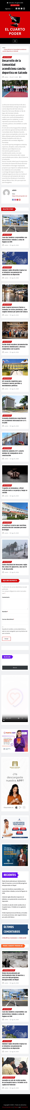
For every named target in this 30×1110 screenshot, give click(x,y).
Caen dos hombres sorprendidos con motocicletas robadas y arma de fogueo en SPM (14, 239)
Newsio (16, 1107)
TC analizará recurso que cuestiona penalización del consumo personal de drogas (14, 527)
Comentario (5, 597)
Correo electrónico (8, 619)
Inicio (3, 47)
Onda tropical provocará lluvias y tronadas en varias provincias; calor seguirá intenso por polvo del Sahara (15, 309)
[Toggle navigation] (15, 41)
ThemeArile (24, 1107)
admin (6, 77)
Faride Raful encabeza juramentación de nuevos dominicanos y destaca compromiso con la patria (15, 346)
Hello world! (22, 938)
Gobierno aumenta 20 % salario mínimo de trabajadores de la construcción (13, 453)
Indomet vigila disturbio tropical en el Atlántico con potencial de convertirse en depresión (14, 272)
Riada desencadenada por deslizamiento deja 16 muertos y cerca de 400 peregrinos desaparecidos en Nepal (14, 883)
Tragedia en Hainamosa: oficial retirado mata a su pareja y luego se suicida (14, 490)
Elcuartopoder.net (7, 1107)
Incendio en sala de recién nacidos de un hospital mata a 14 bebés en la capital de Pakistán (14, 907)
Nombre (5, 611)
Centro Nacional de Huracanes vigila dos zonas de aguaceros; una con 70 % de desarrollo (14, 566)
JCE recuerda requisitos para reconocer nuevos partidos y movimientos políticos (12, 383)
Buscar (7, 657)
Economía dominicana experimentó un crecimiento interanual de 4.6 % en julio (14, 420)
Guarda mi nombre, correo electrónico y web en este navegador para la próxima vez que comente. (14, 631)
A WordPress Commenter (9, 938)
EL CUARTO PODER (15, 31)
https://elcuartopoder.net (19, 196)
